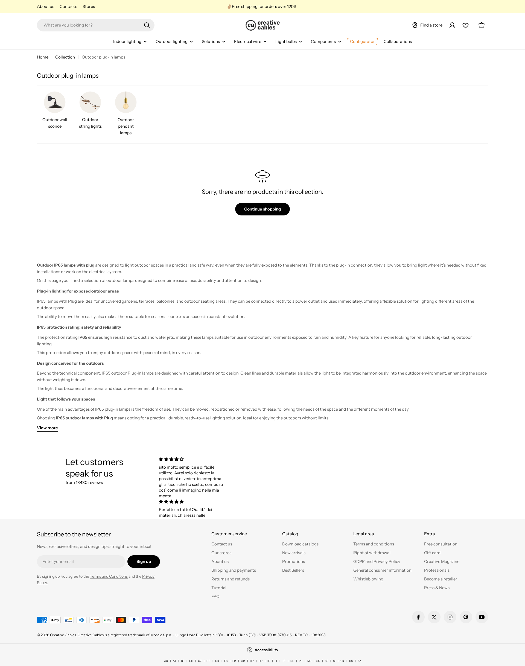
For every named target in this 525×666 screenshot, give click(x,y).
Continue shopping (262, 209)
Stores (89, 6)
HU (260, 661)
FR (234, 661)
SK (318, 661)
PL (300, 661)
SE (326, 661)
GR (243, 661)
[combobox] (95, 25)
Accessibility (266, 649)
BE (182, 661)
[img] (192, 459)
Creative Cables (63, 635)
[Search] (147, 25)
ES (226, 661)
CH (191, 661)
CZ (200, 661)
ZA (359, 661)
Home (42, 57)
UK (342, 661)
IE (268, 661)
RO (309, 661)
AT (174, 661)
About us (45, 6)
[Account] (452, 25)
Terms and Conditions (109, 576)
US (351, 661)
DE (208, 661)
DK (217, 661)
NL (292, 661)
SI (334, 661)
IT (276, 661)
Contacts (68, 6)
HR (252, 661)
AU (166, 661)
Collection (65, 57)
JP (283, 661)
